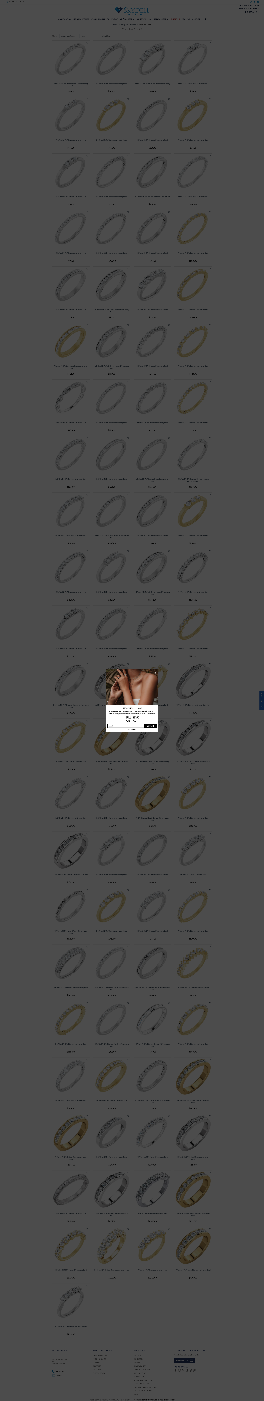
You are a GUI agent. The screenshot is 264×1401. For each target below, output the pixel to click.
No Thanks (132, 729)
